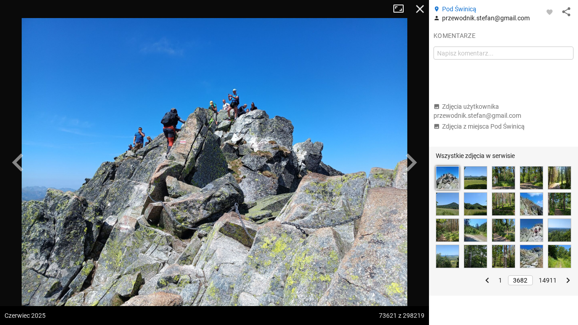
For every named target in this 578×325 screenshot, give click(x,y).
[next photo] (411, 162)
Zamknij (420, 9)
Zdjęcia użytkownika (477, 111)
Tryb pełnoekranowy (402, 9)
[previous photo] (18, 162)
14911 (548, 280)
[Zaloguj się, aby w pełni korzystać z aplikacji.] (549, 11)
